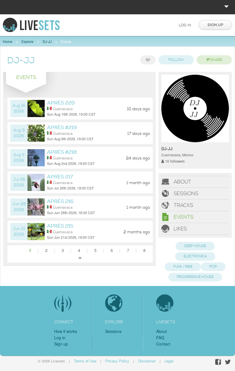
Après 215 (60, 226)
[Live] (148, 59)
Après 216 (60, 201)
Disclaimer (147, 361)
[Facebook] (218, 362)
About (181, 181)
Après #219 (62, 128)
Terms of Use (85, 361)
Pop (213, 267)
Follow (176, 60)
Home (7, 41)
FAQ (160, 337)
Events (66, 41)
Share (216, 60)
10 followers (174, 161)
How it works (65, 331)
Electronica (195, 256)
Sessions (185, 193)
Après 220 (61, 103)
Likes (179, 228)
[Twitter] (228, 362)
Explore (27, 41)
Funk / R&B (182, 267)
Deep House (195, 246)
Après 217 (60, 177)
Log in (185, 25)
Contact (163, 344)
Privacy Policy (117, 361)
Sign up (215, 25)
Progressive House (195, 277)
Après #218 (62, 152)
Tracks (182, 205)
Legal (168, 361)
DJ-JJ (47, 41)
